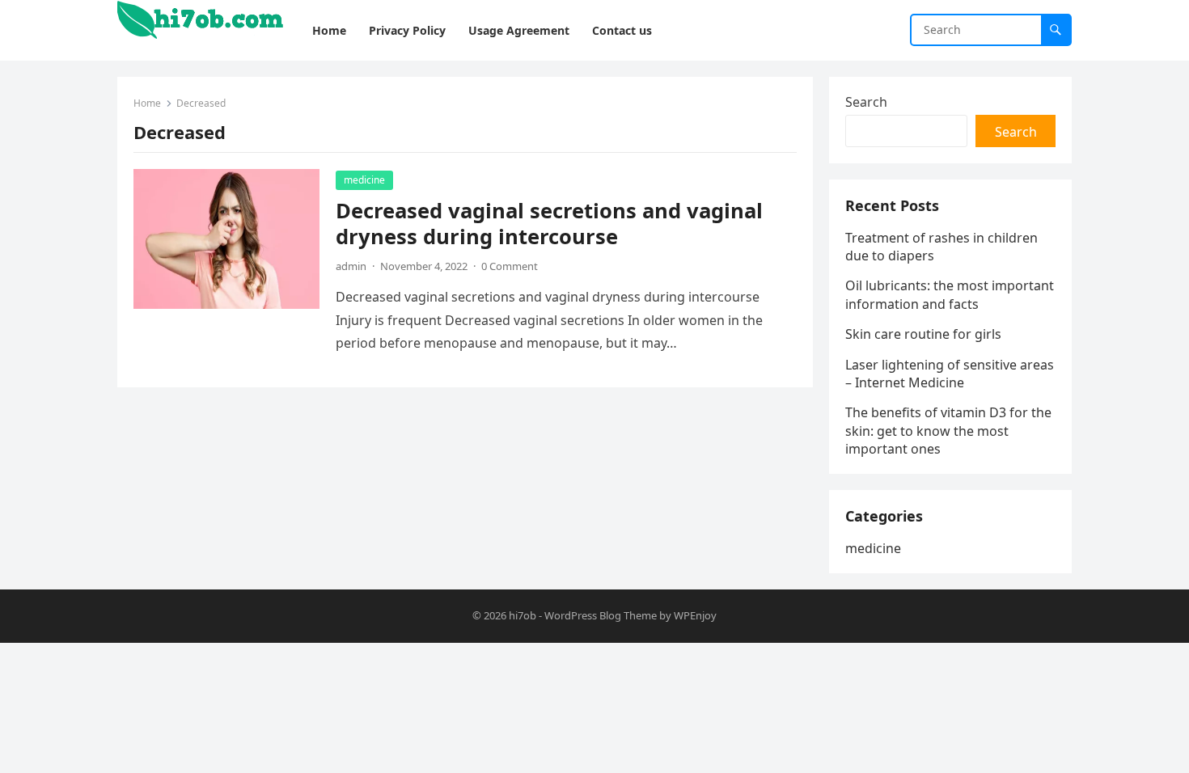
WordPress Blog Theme (600, 615)
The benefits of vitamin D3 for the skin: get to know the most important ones (948, 430)
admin (351, 266)
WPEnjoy (695, 615)
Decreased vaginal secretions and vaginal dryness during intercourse (549, 223)
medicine (364, 180)
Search (866, 102)
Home (147, 103)
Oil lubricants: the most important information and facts (949, 294)
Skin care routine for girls (923, 334)
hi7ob (522, 615)
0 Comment (509, 266)
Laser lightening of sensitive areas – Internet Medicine (949, 373)
